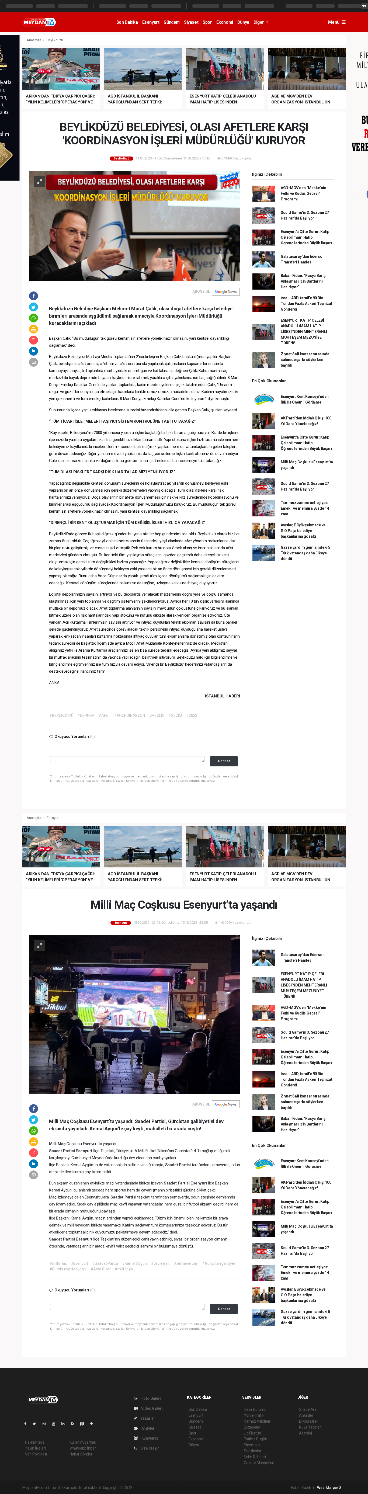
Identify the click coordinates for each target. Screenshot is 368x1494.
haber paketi (166, 1487)
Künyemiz (149, 1438)
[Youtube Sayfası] (56, 1424)
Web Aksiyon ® (329, 1488)
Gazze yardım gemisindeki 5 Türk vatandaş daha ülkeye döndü (305, 553)
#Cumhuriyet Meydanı (68, 1269)
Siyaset (191, 22)
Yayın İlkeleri (35, 1448)
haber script (232, 1487)
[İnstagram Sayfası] (46, 1424)
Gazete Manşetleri (259, 1463)
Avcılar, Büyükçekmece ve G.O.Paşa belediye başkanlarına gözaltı (303, 530)
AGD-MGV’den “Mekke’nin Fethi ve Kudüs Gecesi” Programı (303, 193)
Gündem (172, 22)
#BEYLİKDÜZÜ (62, 715)
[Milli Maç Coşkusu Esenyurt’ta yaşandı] (134, 1014)
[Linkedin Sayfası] (65, 1424)
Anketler (306, 1415)
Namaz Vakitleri (257, 1421)
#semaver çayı (186, 1263)
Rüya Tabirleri (310, 1427)
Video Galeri (151, 1408)
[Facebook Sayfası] (27, 1424)
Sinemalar (252, 1445)
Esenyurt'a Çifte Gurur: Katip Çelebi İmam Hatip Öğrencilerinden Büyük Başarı (306, 237)
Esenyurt (150, 22)
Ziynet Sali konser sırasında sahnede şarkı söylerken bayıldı (305, 359)
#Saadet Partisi (105, 1263)
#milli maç (58, 1263)
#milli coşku (124, 1269)
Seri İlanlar (252, 1451)
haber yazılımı (144, 1487)
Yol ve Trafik (254, 1415)
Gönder (224, 761)
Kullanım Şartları (83, 1442)
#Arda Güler (101, 1269)
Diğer (259, 22)
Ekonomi (224, 22)
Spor (207, 22)
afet (82, 363)
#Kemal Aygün (134, 1263)
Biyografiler (308, 1421)
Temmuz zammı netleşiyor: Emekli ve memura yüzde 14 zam (305, 508)
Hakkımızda (34, 1442)
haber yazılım (210, 1487)
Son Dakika (127, 22)
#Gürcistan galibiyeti (219, 1263)
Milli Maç (58, 1143)
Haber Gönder (81, 1454)
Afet (104, 608)
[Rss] (74, 1424)
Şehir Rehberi (255, 1457)
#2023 (191, 715)
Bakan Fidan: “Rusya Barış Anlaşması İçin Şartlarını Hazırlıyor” (303, 281)
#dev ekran (160, 1263)
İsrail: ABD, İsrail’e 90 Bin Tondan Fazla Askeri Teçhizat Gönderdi (306, 303)
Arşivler (148, 1428)
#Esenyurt (79, 1263)
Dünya (243, 22)
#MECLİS (157, 715)
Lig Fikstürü (253, 1433)
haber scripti (188, 1487)
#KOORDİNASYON (129, 715)
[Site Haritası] (84, 1424)
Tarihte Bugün (255, 1439)
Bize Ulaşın (149, 1448)
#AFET (104, 715)
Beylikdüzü (55, 40)
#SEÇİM (175, 715)
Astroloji (306, 1433)
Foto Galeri (151, 1398)
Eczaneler (252, 1427)
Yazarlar (147, 1418)
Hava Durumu (255, 1409)
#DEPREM (86, 715)
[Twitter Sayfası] (36, 1424)
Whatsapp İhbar (83, 1448)
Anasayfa (34, 40)
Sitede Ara (308, 1409)
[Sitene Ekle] (94, 1424)
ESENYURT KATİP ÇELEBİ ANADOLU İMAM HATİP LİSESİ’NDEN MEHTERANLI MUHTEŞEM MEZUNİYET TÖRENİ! (304, 331)
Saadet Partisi (62, 1150)
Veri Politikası (36, 1454)
